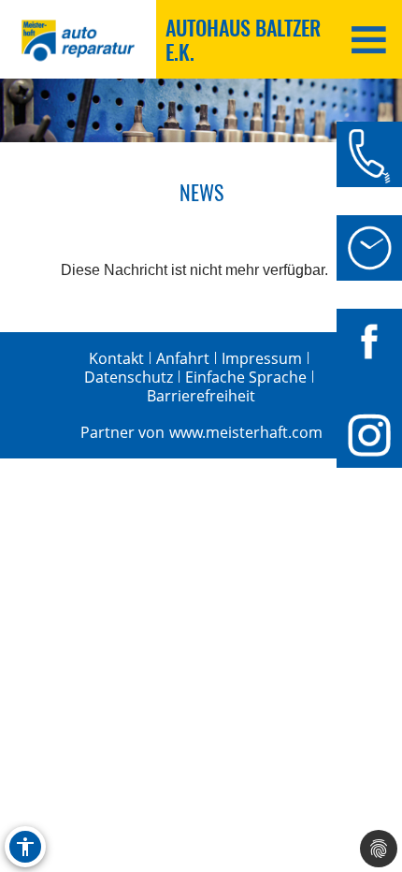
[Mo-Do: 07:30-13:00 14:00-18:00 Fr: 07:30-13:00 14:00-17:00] (369, 248)
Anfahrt (182, 358)
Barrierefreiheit (201, 395)
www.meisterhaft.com (246, 432)
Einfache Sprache (246, 377)
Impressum (262, 358)
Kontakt (116, 358)
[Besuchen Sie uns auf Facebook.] (369, 341)
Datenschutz (128, 377)
